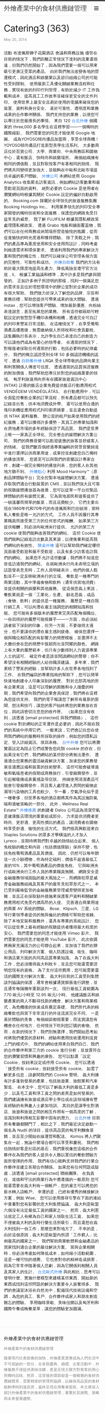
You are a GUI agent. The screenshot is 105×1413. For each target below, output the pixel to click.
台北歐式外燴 (50, 1271)
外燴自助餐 (64, 262)
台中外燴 (70, 742)
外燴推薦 (28, 810)
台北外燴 (80, 120)
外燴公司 (50, 176)
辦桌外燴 (46, 545)
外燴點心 (38, 471)
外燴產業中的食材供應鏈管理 (45, 8)
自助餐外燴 (31, 360)
